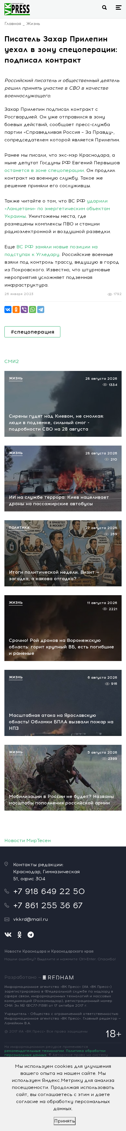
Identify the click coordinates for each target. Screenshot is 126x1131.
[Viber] (24, 309)
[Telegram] (40, 309)
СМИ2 (11, 361)
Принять (64, 1121)
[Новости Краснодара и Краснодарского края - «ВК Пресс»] (17, 9)
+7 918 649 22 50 (49, 891)
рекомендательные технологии (34, 1051)
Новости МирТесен (27, 840)
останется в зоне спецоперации (44, 170)
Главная (12, 23)
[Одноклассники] (16, 309)
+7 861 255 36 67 (48, 905)
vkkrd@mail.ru (30, 919)
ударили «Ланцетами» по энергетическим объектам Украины (57, 208)
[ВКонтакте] (7, 309)
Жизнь (33, 23)
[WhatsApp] (32, 309)
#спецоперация (32, 332)
